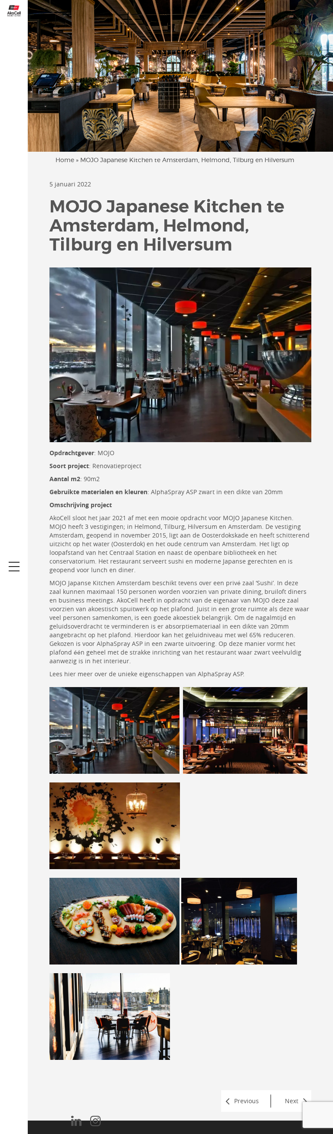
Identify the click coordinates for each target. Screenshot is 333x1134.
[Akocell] (14, 10)
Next (291, 1101)
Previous (246, 1101)
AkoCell (60, 518)
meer (85, 674)
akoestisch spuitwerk (118, 609)
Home (65, 160)
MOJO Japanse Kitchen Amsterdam (99, 583)
